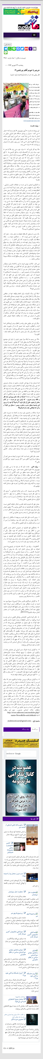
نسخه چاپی (8, 44)
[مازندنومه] (28, 22)
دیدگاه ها (35, 729)
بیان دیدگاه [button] (25, 729)
